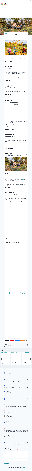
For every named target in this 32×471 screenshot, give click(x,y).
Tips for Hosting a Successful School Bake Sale (22, 345)
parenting (6, 33)
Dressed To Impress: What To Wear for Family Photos (5, 360)
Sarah (6, 398)
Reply (27, 372)
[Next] (30, 359)
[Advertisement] (16, 12)
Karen (7, 372)
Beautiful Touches (8, 391)
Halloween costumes (16, 154)
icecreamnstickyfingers (7, 36)
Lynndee (7, 415)
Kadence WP (23, 467)
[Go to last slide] (1, 359)
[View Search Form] (30, 0)
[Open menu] (30, 4)
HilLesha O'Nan (8, 435)
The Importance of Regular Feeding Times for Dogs (9, 345)
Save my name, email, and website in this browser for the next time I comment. (13, 461)
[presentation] (5, 355)
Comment (5, 451)
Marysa (7, 421)
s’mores (23, 179)
